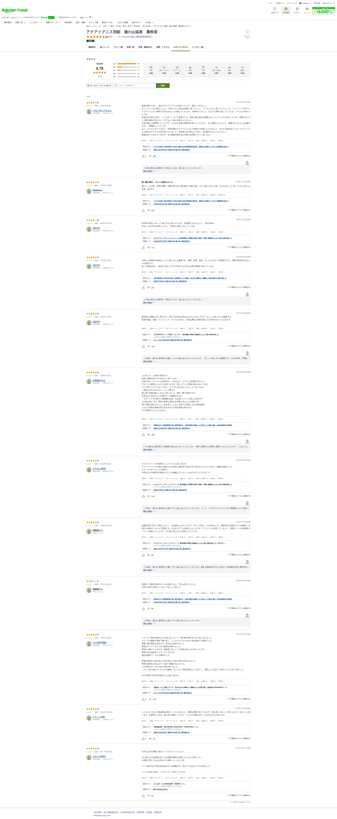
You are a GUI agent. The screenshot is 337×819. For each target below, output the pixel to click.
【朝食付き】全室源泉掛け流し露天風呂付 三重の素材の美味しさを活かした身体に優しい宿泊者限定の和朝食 (192, 425)
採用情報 (140, 812)
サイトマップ (292, 3)
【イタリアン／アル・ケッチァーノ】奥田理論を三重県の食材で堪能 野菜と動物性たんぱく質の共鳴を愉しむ (192, 238)
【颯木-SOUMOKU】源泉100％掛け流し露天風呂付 (171, 150)
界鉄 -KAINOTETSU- (160, 789)
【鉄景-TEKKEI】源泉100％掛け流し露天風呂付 (170, 281)
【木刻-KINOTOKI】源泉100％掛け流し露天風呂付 (171, 204)
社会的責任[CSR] (128, 812)
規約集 (149, 812)
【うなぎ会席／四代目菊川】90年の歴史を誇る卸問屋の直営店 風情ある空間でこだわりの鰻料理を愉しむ (191, 147)
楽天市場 (317, 3)
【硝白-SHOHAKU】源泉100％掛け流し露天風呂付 (171, 732)
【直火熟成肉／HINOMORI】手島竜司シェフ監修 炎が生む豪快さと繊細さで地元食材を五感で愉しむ (190, 278)
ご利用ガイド (279, 3)
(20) (181, 47)
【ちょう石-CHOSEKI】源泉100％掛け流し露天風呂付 (172, 340)
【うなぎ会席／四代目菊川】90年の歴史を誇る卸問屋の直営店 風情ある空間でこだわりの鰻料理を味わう (191, 201)
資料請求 (158, 812)
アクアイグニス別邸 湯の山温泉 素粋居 (121, 31)
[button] (113, 111)
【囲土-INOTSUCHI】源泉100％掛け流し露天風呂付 (172, 549)
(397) (145, 47)
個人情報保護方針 (111, 812)
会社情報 (97, 812)
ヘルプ (270, 3)
